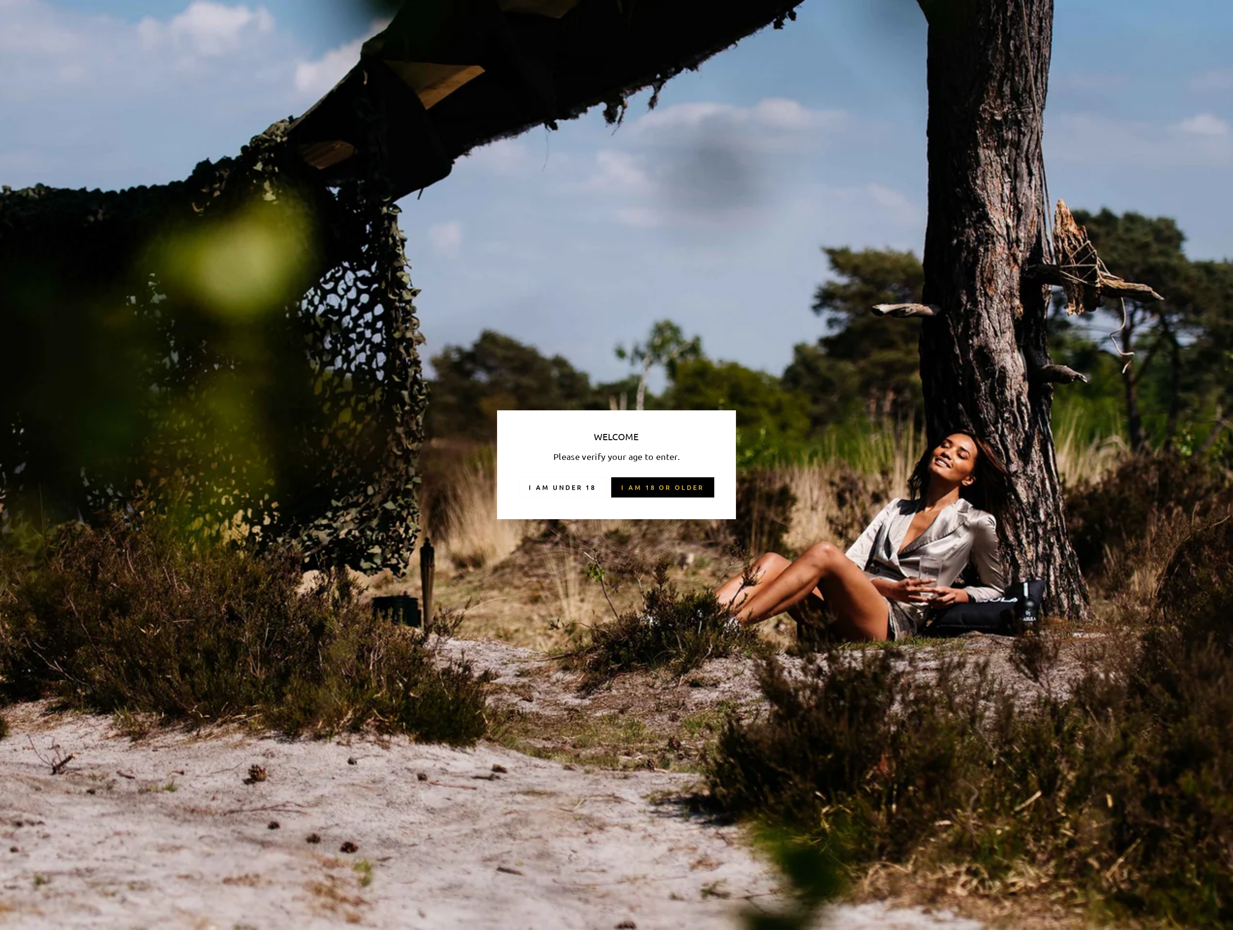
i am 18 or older (662, 487)
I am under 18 (562, 487)
